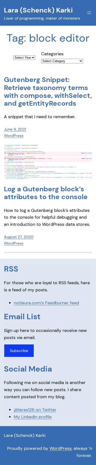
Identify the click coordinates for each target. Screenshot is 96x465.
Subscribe (19, 350)
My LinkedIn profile (33, 417)
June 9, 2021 (15, 129)
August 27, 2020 (18, 236)
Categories (52, 54)
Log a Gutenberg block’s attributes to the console (46, 193)
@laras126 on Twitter (35, 410)
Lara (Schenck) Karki (25, 435)
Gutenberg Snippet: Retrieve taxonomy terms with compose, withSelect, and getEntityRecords (48, 91)
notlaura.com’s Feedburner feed (46, 303)
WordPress (13, 135)
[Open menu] (89, 13)
